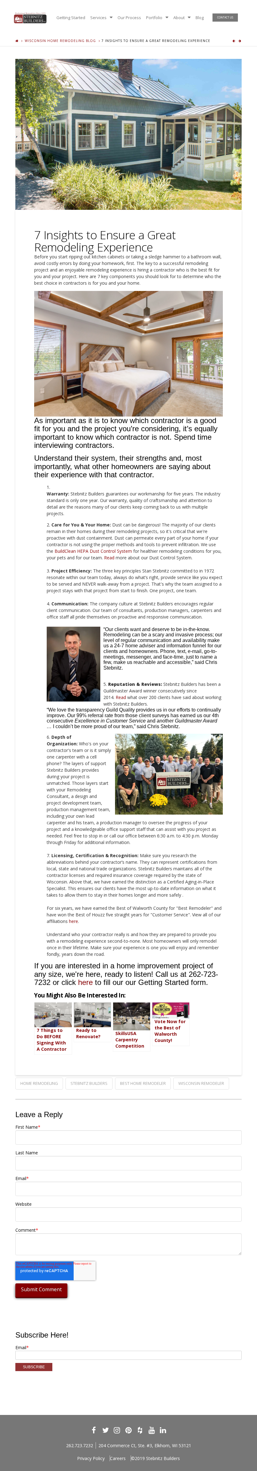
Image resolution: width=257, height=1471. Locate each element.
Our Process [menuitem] (129, 17)
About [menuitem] (179, 17)
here (73, 921)
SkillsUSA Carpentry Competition (129, 1039)
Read (109, 558)
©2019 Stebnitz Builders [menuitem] (155, 1458)
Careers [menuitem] (118, 1458)
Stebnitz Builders (89, 1083)
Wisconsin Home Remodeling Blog (60, 41)
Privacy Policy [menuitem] (91, 1458)
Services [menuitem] (98, 17)
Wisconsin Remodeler (201, 1083)
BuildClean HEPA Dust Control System (93, 551)
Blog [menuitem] (200, 17)
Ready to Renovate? (88, 1033)
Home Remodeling (39, 1083)
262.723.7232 (79, 1445)
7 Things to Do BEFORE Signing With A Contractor (51, 1039)
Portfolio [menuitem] (154, 17)
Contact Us (225, 17)
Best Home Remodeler (143, 1083)
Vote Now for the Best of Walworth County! (170, 1030)
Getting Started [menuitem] (70, 17)
